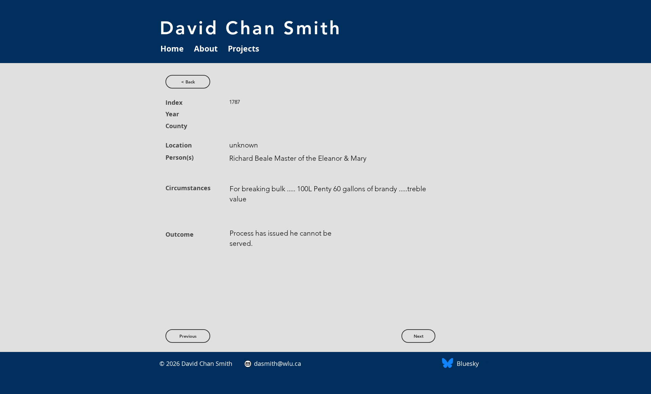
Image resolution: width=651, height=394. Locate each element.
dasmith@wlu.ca (276, 363)
